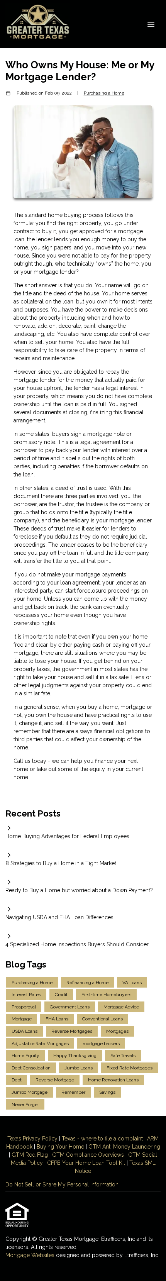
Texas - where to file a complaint (102, 1138)
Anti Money (116, 1147)
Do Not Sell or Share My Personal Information (62, 1184)
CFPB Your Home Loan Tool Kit (86, 1163)
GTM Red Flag (30, 1155)
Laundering (145, 1147)
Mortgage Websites (30, 1255)
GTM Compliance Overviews (88, 1155)
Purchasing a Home (104, 93)
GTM (95, 1147)
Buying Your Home (60, 1147)
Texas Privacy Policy (32, 1138)
